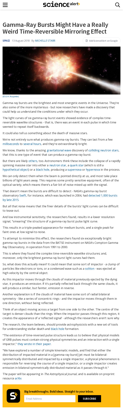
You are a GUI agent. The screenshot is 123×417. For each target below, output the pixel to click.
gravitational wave (59, 150)
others (33, 161)
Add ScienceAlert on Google (103, 40)
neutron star (57, 165)
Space (6, 40)
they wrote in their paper (34, 344)
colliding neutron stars (103, 150)
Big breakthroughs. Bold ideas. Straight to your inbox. (59, 391)
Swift (22, 195)
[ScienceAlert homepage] (61, 5)
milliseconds (11, 144)
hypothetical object (15, 169)
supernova (74, 169)
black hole (42, 169)
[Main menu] (5, 5)
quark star (77, 165)
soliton (89, 268)
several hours (32, 144)
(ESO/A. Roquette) (11, 96)
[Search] (117, 5)
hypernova (93, 169)
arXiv (18, 378)
